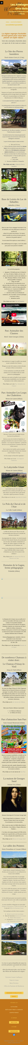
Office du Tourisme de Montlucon (14, 986)
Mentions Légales (9, 1041)
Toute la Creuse (14, 980)
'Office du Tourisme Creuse (17, 908)
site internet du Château (18, 702)
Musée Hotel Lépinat (15, 917)
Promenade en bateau (15, 921)
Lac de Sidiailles (20, 301)
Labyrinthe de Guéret (20, 497)
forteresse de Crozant (20, 916)
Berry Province (14, 983)
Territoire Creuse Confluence (14, 977)
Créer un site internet (14, 1042)
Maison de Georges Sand (18, 839)
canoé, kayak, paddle (18, 919)
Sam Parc (22, 772)
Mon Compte (19, 1041)
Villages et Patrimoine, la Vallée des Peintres (13, 906)
